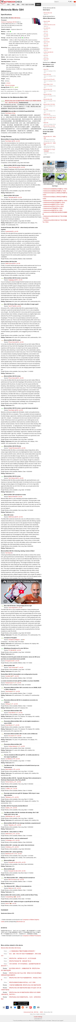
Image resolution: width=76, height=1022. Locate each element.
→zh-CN (18, 897)
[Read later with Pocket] (26, 1007)
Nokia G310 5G (47, 114)
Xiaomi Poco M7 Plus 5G (49, 79)
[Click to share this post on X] (18, 1007)
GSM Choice (8, 263)
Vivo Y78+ (46, 55)
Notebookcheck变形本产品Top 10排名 (53, 206)
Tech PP (10, 306)
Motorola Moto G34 (48, 12)
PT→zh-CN (20, 667)
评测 (13, 4)
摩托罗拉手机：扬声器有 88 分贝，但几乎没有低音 (22, 958)
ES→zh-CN (16, 661)
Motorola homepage (10, 85)
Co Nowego (8, 840)
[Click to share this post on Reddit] (22, 1007)
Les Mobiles (8, 759)
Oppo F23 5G (47, 41)
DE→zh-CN (18, 650)
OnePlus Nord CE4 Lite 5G (49, 24)
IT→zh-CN (18, 683)
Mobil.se (10, 888)
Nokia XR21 (46, 59)
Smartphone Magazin (14, 639)
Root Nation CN (9, 113)
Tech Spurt (8, 553)
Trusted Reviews (12, 448)
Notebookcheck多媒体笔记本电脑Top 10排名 (55, 189)
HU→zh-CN (18, 853)
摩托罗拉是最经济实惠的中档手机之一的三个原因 (22, 982)
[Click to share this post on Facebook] (7, 1007)
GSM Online (8, 833)
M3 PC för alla (12, 879)
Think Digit (11, 607)
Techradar (11, 197)
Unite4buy (8, 847)
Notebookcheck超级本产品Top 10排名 (53, 204)
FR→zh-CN (16, 759)
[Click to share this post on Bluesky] (15, 1007)
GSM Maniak (8, 816)
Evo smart (11, 735)
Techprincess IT (9, 683)
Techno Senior (9, 782)
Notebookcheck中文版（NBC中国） (31, 1012)
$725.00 (8, 83)
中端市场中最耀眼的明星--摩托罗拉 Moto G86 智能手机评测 (25, 985)
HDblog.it (7, 704)
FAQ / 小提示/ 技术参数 (28, 4)
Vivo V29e (46, 35)
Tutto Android (8, 691)
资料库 (38, 4)
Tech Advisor (11, 478)
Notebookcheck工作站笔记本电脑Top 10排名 (55, 200)
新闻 (18, 4)
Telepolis (10, 825)
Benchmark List (21, 921)
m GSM (7, 788)
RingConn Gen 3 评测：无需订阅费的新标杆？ (48, 183)
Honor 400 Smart (47, 74)
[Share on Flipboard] (30, 1007)
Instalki (7, 808)
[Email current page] (38, 1007)
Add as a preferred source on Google (23, 1003)
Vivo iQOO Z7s (47, 28)
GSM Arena (11, 517)
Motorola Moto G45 (48, 89)
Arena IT (7, 903)
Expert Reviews (12, 167)
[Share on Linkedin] (34, 1007)
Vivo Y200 (46, 109)
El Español (8, 661)
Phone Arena (11, 342)
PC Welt (10, 650)
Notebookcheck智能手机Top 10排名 (52, 210)
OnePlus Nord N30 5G (48, 52)
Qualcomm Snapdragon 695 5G (8, 22)
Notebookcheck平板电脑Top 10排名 (52, 208)
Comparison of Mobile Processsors (31, 935)
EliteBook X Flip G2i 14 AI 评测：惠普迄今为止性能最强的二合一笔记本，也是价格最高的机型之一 (49, 169)
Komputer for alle (12, 862)
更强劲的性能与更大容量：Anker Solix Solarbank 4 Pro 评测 (61, 170)
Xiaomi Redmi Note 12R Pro (50, 117)
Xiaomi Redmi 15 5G (48, 84)
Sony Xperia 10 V (47, 48)
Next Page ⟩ (55, 186)
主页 (8, 4)
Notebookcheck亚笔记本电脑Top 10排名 (54, 202)
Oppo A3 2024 (47, 21)
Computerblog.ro (9, 897)
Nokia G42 (46, 122)
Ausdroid (7, 231)
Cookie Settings (38, 1017)
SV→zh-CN (21, 879)
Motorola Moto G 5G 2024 (49, 104)
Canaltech (8, 676)
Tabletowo (8, 797)
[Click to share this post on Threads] (11, 1007)
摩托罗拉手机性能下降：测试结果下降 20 (20, 961)
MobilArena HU (9, 853)
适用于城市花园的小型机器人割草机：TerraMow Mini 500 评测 (61, 182)
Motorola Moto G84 (6, 948)
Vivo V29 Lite (46, 38)
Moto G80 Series (15, 18)
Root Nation (8, 141)
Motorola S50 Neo (47, 94)
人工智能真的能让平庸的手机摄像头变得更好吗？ (22, 951)
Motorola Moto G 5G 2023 (49, 126)
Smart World (11, 712)
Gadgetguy (11, 280)
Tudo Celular (11, 667)
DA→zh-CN (22, 862)
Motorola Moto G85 (48, 99)
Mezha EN (11, 496)
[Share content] (4, 1007)
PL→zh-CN (18, 782)
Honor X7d (46, 69)
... (74, 4)
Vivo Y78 (46, 31)
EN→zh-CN (16, 141)
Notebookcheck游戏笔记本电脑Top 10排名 (54, 191)
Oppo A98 (46, 45)
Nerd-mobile (8, 769)
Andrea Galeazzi (12, 746)
